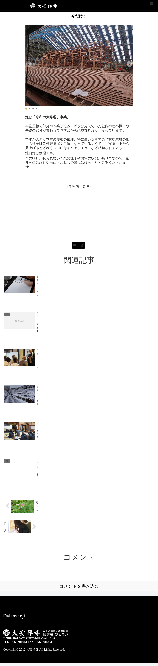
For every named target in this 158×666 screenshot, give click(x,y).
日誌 (80, 245)
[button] (129, 64)
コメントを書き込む (79, 586)
